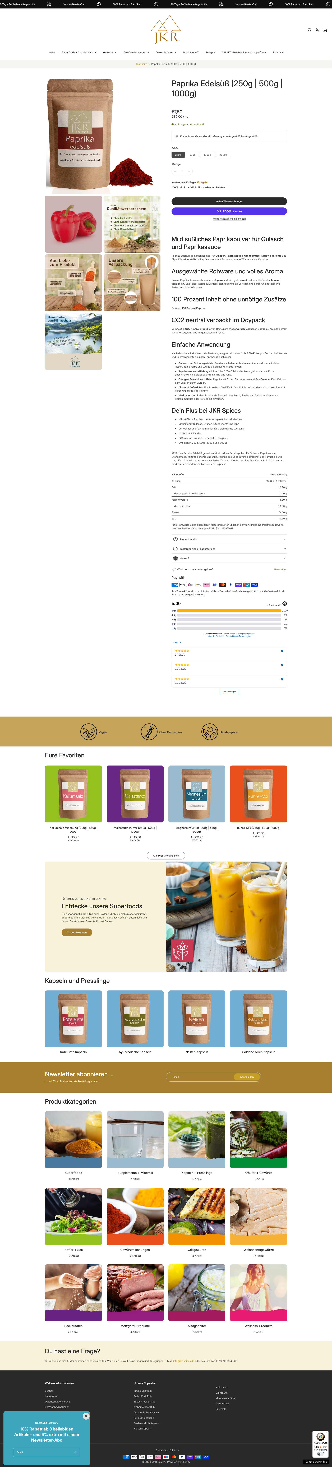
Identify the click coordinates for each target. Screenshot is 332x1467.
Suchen (49, 1390)
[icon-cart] (325, 29)
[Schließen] (85, 1416)
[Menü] (326, 1433)
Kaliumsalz (222, 1387)
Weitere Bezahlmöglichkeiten (229, 219)
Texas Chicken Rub (144, 1401)
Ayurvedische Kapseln (146, 1412)
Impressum (51, 1396)
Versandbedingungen (57, 1406)
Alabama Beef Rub (144, 1406)
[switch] (320, 1454)
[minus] (175, 171)
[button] (229, 201)
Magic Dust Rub (143, 1390)
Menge (176, 164)
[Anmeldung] (317, 29)
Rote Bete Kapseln (144, 1417)
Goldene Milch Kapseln (146, 1423)
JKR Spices (158, 1461)
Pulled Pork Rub (143, 1396)
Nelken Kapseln (142, 1428)
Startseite (141, 63)
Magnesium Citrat (226, 1398)
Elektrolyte (222, 1392)
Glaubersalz (222, 1403)
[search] (309, 29)
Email (176, 1076)
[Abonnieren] (75, 1452)
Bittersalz (221, 1408)
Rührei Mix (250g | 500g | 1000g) (258, 828)
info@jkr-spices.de (183, 1361)
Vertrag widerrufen (316, 1461)
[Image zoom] (102, 136)
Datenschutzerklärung (57, 1401)
